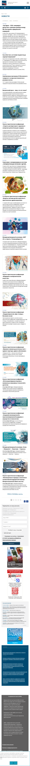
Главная (2, 13)
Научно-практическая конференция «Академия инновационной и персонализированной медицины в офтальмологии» (14, 621)
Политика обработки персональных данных (12, 751)
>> (27, 501)
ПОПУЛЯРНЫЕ (15, 20)
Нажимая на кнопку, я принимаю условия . (13, 538)
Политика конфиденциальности (9, 747)
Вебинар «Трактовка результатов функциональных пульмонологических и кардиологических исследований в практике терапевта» (14, 613)
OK (13, 763)
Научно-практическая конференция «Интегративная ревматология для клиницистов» (13, 623)
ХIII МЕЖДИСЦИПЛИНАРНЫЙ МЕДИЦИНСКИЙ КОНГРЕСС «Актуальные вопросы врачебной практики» (13, 618)
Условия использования (7, 744)
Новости (5, 13)
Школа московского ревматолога (15, 610)
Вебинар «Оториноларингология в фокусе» (17, 605)
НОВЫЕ (10, 20)
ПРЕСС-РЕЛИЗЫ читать (15, 494)
